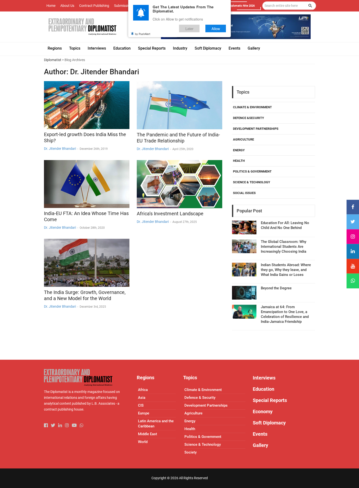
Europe (143, 413)
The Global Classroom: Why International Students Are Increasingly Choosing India (283, 246)
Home (50, 6)
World (143, 442)
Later (189, 28)
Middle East (147, 434)
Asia (141, 397)
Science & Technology (251, 182)
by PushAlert (142, 34)
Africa (143, 390)
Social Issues (244, 193)
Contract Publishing (94, 6)
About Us (67, 6)
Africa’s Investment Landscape (170, 214)
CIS (141, 405)
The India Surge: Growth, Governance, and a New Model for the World (85, 295)
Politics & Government (252, 171)
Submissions (123, 6)
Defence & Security (199, 397)
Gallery (260, 445)
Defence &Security (248, 118)
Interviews (264, 378)
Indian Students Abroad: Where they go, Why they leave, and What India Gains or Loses (286, 270)
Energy (239, 150)
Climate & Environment (252, 107)
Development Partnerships (255, 128)
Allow (215, 28)
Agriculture (243, 139)
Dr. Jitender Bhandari (60, 149)
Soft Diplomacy (269, 423)
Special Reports (270, 400)
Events (260, 434)
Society (190, 452)
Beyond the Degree (276, 288)
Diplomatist (52, 60)
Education (263, 389)
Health (239, 161)
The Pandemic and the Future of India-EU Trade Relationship (178, 138)
